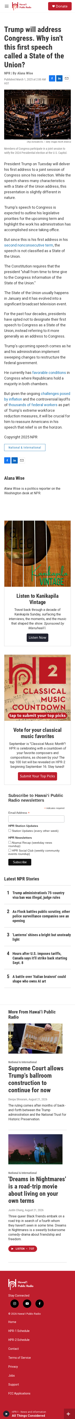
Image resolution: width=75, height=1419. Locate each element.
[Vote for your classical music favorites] (37, 688)
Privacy (13, 1366)
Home (12, 1322)
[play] (6, 1414)
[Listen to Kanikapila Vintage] (37, 554)
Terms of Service (19, 1357)
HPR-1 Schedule (19, 1331)
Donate (62, 6)
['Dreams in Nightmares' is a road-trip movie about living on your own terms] (35, 1149)
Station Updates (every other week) (35, 830)
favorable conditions (49, 372)
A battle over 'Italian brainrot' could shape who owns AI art (39, 978)
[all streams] (69, 1414)
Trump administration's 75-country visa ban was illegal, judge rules (38, 895)
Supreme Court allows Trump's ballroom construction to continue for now (36, 1079)
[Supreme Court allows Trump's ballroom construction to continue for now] (35, 1038)
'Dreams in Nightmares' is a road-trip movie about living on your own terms (37, 1189)
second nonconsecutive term (28, 245)
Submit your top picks (37, 776)
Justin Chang (16, 1210)
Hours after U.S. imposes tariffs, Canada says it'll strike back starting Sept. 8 (39, 958)
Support (13, 1384)
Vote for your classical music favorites (37, 733)
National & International (25, 447)
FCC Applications (19, 1393)
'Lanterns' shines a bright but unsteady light (41, 937)
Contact (13, 1348)
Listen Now (37, 637)
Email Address (19, 813)
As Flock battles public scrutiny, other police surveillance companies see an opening (41, 916)
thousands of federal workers (33, 405)
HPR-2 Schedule (19, 1339)
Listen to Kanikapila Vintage (37, 599)
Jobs (11, 1375)
